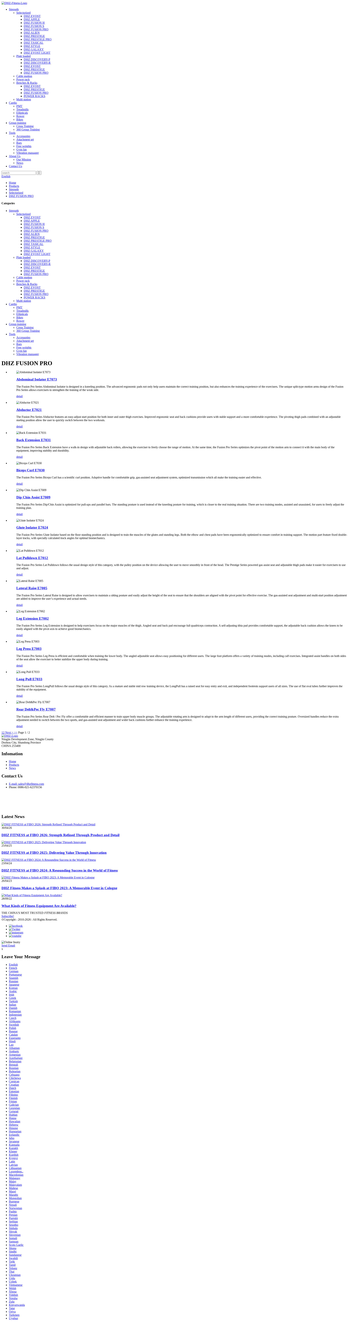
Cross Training (25, 126)
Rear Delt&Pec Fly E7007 (36, 709)
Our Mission (23, 159)
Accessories (23, 136)
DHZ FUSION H (34, 22)
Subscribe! (7, 916)
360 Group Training (28, 129)
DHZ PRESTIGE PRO (38, 39)
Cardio (13, 102)
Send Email (8, 945)
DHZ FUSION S (34, 26)
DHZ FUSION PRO (36, 29)
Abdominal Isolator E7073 (36, 379)
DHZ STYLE (32, 46)
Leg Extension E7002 (32, 618)
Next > (9, 732)
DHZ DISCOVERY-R (37, 62)
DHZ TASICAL (33, 42)
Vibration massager (27, 152)
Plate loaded (23, 56)
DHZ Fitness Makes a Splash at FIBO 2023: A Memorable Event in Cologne (59, 888)
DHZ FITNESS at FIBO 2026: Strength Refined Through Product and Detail (60, 835)
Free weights (23, 146)
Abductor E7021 (29, 410)
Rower (20, 116)
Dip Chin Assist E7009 (33, 497)
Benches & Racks (26, 82)
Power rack (23, 79)
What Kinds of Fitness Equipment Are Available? (38, 906)
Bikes (19, 119)
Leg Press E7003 (29, 649)
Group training (17, 122)
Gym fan (21, 149)
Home (12, 182)
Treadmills (22, 109)
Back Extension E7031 (33, 440)
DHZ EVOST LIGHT (37, 52)
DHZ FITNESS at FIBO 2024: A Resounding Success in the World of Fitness (59, 870)
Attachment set (25, 139)
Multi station (23, 99)
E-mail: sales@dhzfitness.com (26, 783)
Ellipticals (22, 112)
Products (14, 186)
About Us (14, 156)
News (19, 162)
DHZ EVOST (32, 16)
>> (15, 732)
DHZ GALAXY (34, 49)
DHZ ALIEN (32, 32)
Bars (19, 142)
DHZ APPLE (32, 19)
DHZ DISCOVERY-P (37, 59)
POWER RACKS (34, 96)
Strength (14, 9)
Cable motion (24, 76)
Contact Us (15, 166)
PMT (19, 106)
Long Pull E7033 (29, 679)
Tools (12, 132)
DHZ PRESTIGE (34, 36)
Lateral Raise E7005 (31, 588)
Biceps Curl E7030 (30, 470)
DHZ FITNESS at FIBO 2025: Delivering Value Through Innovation (54, 853)
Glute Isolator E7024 (32, 527)
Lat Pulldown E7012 (32, 558)
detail (19, 396)
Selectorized (23, 12)
